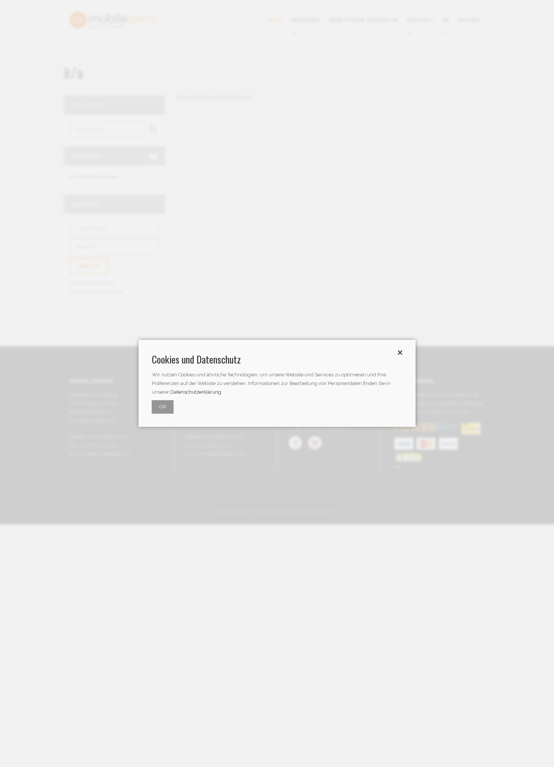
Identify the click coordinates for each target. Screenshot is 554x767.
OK (162, 407)
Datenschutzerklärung (195, 392)
